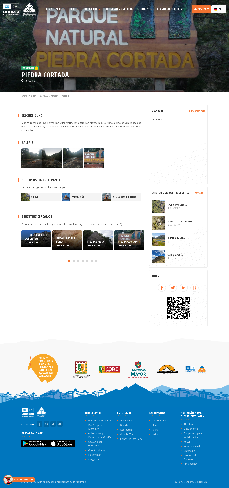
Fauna (155, 429)
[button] (69, 261)
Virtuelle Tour (127, 434)
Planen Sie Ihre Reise (131, 439)
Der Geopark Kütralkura (95, 426)
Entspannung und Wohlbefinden (193, 435)
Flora (154, 425)
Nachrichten (94, 454)
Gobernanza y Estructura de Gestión (100, 435)
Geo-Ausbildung (96, 450)
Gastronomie (191, 428)
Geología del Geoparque (95, 443)
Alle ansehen (190, 463)
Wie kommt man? (49, 96)
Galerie (65, 96)
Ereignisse (93, 459)
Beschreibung (28, 96)
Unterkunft (189, 450)
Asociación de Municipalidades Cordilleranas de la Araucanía (54, 481)
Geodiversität (159, 420)
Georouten (126, 429)
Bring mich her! (197, 110)
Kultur (155, 434)
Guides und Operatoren (190, 457)
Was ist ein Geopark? (99, 420)
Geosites (125, 425)
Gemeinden (126, 420)
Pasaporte (203, 9)
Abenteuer (189, 424)
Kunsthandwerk (192, 446)
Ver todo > (200, 192)
